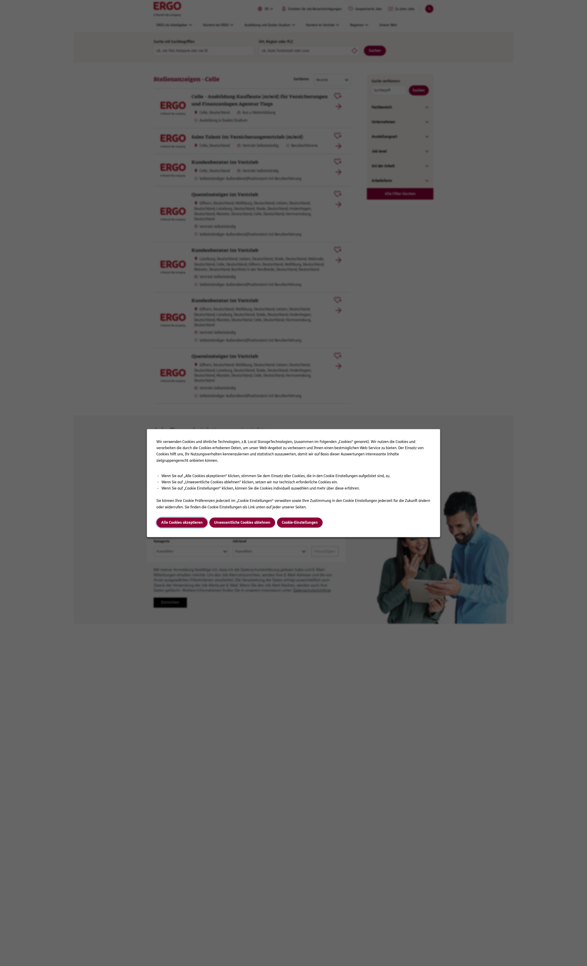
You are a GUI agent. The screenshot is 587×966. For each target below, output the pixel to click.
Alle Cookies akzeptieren (182, 522)
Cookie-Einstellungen (300, 522)
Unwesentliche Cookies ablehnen (242, 522)
